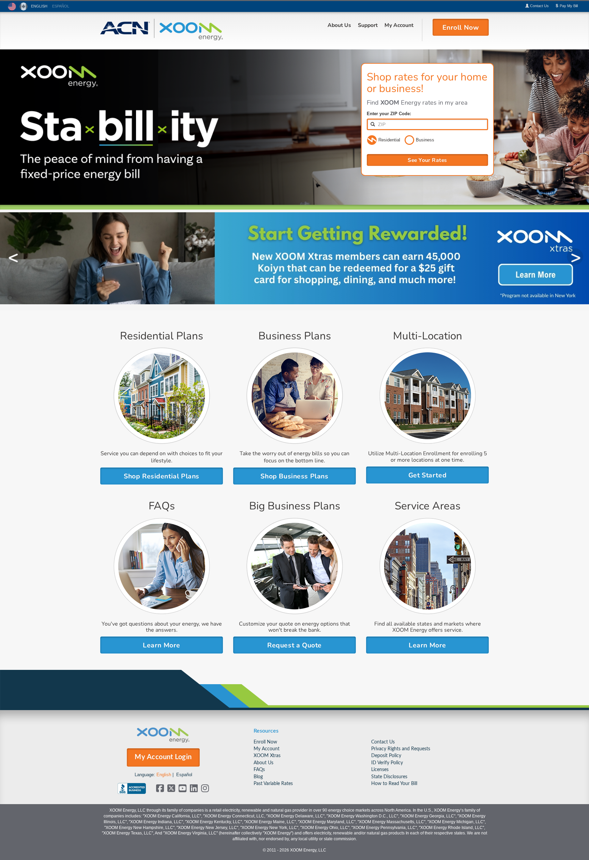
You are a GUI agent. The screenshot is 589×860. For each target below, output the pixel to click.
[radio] (372, 140)
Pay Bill (568, 6)
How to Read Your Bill (394, 783)
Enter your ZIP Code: (389, 113)
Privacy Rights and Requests (400, 748)
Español (184, 774)
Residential (389, 139)
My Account (398, 24)
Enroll (460, 26)
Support (368, 24)
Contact (539, 6)
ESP (60, 6)
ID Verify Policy (387, 762)
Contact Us (383, 741)
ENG (39, 6)
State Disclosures (389, 776)
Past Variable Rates (273, 783)
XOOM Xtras (267, 755)
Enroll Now (265, 741)
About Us (339, 24)
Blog (258, 776)
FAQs (259, 769)
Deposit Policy (386, 755)
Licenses (380, 769)
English (163, 774)
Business (425, 139)
